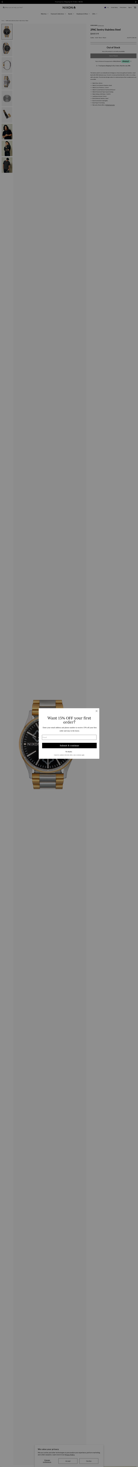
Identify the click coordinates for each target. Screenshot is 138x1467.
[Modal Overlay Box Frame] (69, 733)
